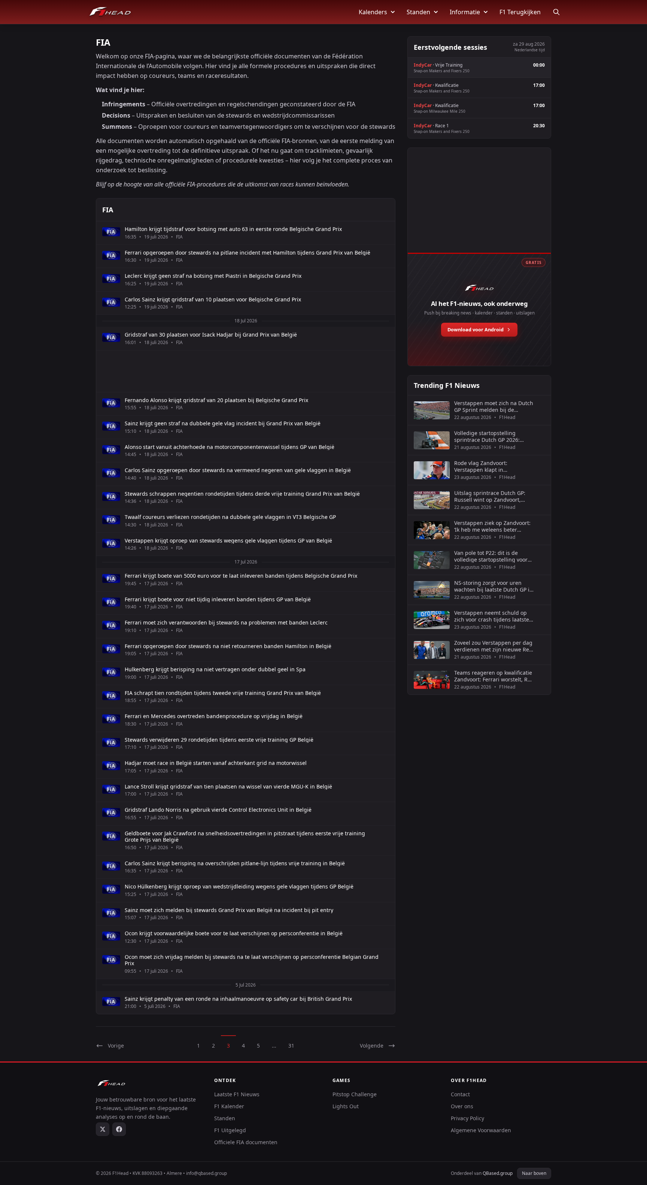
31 (291, 1045)
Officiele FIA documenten (245, 1142)
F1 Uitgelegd (230, 1130)
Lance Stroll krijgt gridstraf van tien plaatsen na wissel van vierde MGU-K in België (228, 786)
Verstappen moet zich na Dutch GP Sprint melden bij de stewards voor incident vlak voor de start (493, 406)
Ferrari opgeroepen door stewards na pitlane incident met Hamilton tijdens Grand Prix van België (247, 252)
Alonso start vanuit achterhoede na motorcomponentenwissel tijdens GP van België (229, 447)
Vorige (116, 1045)
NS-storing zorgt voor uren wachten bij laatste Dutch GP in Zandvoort (493, 586)
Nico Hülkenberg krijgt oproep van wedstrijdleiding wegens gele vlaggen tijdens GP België (239, 886)
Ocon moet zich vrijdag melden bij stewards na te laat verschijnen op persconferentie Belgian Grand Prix (252, 960)
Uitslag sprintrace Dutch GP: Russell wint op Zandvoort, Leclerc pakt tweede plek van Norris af (490, 496)
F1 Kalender (229, 1106)
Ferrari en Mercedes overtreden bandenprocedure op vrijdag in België (214, 716)
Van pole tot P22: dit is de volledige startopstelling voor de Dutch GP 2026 (491, 556)
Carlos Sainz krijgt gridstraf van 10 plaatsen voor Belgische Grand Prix (213, 299)
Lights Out (345, 1106)
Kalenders (373, 12)
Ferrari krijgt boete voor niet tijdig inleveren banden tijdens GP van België (218, 599)
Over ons (462, 1106)
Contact (460, 1094)
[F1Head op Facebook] (119, 1129)
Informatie (465, 12)
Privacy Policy (467, 1118)
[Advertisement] (245, 371)
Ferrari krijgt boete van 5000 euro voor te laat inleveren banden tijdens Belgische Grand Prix (241, 575)
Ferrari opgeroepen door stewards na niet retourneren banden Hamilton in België (228, 646)
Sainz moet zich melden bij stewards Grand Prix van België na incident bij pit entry (229, 910)
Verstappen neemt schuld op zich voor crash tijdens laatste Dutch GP (491, 616)
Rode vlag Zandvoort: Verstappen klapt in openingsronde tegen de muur (493, 466)
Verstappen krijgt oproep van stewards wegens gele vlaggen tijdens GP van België (228, 540)
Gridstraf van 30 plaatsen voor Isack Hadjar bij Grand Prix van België (211, 334)
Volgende (371, 1045)
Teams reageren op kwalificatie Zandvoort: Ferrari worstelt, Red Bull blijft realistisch (494, 676)
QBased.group (498, 1173)
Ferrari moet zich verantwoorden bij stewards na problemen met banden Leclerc (226, 622)
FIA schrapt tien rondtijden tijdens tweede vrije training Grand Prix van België (223, 693)
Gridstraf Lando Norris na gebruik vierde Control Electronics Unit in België (218, 809)
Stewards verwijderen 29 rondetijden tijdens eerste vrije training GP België (219, 739)
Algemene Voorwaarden (481, 1130)
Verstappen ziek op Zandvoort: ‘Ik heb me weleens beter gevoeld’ (492, 526)
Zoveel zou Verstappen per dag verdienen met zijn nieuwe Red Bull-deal (493, 646)
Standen (418, 12)
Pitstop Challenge (354, 1094)
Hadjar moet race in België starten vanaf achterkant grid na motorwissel (216, 763)
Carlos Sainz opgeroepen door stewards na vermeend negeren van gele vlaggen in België (238, 470)
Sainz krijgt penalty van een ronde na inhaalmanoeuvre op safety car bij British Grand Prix (238, 999)
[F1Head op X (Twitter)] (102, 1129)
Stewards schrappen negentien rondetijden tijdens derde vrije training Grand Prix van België (242, 493)
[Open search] (556, 12)
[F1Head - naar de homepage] (110, 12)
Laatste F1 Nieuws (236, 1094)
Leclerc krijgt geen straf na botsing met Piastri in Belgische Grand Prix (213, 276)
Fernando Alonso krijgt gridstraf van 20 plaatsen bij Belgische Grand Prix (216, 400)
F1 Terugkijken (520, 12)
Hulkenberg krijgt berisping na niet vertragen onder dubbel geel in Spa (215, 669)
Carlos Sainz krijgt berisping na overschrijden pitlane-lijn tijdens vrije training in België (235, 863)
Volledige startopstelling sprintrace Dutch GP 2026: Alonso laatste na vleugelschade (487, 436)
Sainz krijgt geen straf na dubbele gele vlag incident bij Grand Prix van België (223, 423)
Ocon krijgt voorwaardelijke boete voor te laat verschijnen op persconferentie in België (234, 933)
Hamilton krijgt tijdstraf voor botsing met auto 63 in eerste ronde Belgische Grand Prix (233, 229)
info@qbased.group (206, 1173)
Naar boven (534, 1173)
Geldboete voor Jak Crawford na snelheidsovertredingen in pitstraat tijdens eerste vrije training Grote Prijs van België (245, 836)
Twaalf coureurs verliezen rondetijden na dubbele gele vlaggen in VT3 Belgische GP (230, 517)
